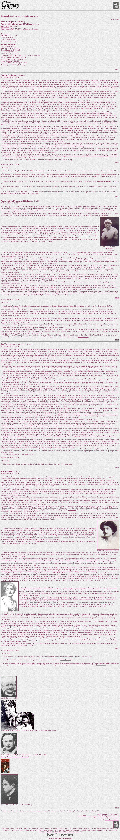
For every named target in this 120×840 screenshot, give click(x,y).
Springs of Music (85, 830)
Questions (62, 830)
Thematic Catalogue (96, 830)
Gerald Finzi (5, 37)
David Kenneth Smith (112, 820)
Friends (74, 828)
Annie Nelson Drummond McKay (16, 24)
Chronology (39, 828)
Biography (13, 828)
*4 (77, 134)
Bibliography (5, 828)
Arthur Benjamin (8, 22)
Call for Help (31, 828)
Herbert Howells (6, 41)
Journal (103, 828)
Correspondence (57, 828)
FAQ (70, 828)
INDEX (117, 69)
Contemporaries (48, 828)
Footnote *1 (47, 82)
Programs (50, 830)
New (9, 830)
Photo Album (30, 830)
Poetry (36, 830)
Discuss (65, 828)
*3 (2, 125)
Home (98, 828)
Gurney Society (91, 828)
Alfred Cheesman (6, 36)
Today (105, 830)
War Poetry (50, 831)
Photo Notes (115, 19)
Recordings (69, 830)
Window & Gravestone (68, 831)
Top (109, 830)
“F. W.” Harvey (6, 39)
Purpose (56, 830)
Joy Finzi (5, 26)
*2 (37, 104)
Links (107, 828)
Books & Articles (22, 828)
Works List (78, 831)
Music (112, 828)
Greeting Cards (82, 828)
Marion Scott (7, 29)
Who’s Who (57, 831)
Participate (14, 830)
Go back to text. (33, 193)
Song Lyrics (76, 830)
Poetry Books (43, 830)
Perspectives (21, 830)
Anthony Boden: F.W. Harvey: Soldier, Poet (15, 757)
